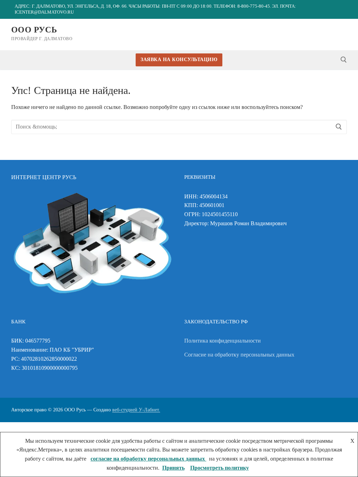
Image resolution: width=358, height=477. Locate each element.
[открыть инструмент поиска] (344, 60)
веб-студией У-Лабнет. (136, 409)
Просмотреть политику (219, 468)
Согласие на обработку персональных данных (239, 355)
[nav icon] (341, 34)
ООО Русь (34, 29)
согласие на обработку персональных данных (148, 459)
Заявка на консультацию (179, 59)
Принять (173, 468)
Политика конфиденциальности (222, 341)
